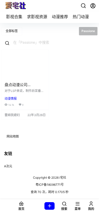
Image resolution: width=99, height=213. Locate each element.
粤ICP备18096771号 (50, 185)
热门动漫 (81, 16)
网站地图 (13, 136)
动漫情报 (11, 98)
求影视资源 (37, 16)
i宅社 (62, 177)
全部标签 (12, 31)
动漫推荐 (60, 16)
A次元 (8, 166)
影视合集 (14, 16)
